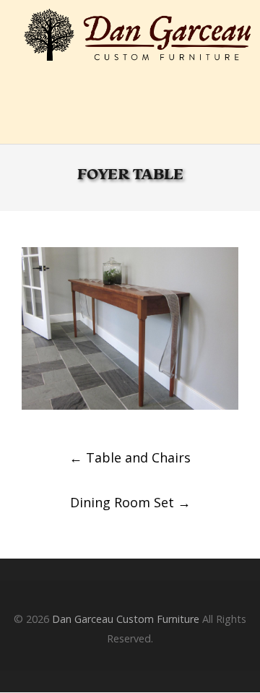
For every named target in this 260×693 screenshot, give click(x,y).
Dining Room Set (130, 502)
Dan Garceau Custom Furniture (125, 619)
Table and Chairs (130, 457)
